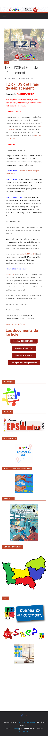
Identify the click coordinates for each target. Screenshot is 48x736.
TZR (6, 62)
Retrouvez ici (10, 274)
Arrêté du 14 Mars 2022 (28, 254)
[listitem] (8, 573)
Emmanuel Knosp (26, 78)
